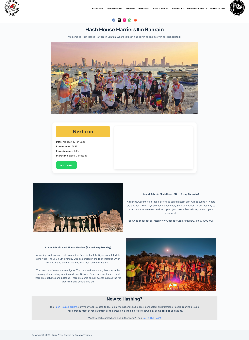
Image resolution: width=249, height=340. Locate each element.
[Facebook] (113, 20)
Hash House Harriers (65, 306)
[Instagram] (124, 20)
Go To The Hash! (152, 317)
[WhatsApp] (129, 20)
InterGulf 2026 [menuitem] (217, 9)
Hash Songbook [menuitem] (161, 9)
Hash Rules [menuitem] (144, 9)
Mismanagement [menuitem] (115, 9)
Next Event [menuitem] (97, 9)
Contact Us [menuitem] (178, 9)
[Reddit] (135, 20)
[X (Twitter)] (119, 20)
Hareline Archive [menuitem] (195, 9)
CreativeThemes (83, 335)
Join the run (66, 165)
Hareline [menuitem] (130, 9)
